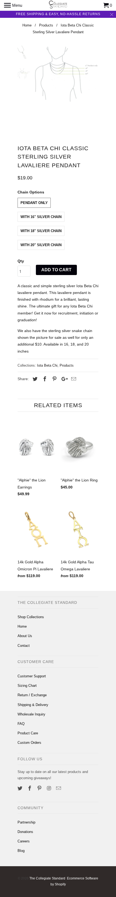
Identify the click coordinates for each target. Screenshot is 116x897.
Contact (24, 646)
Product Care (28, 733)
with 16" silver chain (41, 217)
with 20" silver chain (41, 245)
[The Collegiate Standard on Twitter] (20, 788)
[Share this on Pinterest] (53, 379)
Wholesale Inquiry (31, 714)
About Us (25, 636)
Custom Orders (29, 743)
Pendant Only (34, 203)
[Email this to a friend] (73, 379)
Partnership (26, 822)
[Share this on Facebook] (44, 379)
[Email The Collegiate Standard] (59, 788)
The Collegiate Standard (47, 878)
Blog (21, 851)
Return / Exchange (32, 695)
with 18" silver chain (41, 231)
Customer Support (32, 676)
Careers (24, 841)
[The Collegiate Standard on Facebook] (30, 788)
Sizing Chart (27, 686)
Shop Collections (31, 617)
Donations (25, 832)
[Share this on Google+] (63, 379)
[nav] (13, 5)
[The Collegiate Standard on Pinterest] (40, 788)
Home (22, 626)
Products (67, 365)
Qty (21, 261)
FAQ (21, 724)
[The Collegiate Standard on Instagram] (49, 788)
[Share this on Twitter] (34, 379)
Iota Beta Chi (47, 365)
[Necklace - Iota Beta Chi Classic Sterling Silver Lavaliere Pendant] (66, 74)
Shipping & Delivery (33, 705)
